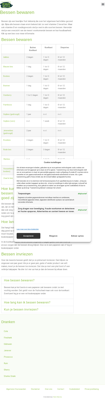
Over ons (48, 389)
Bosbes (6, 76)
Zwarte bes (8, 178)
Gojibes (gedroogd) (11, 114)
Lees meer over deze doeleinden (28, 229)
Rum (6, 363)
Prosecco (8, 357)
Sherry (7, 370)
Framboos (7, 105)
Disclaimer (35, 389)
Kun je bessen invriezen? (21, 309)
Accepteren (28, 236)
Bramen (6, 86)
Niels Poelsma (57, 397)
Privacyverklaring (92, 389)
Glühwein (8, 344)
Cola (6, 331)
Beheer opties (77, 236)
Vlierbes (6, 159)
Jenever (7, 350)
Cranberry (7, 95)
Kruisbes (7, 140)
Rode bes (7, 150)
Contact (60, 389)
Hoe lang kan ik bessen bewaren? (27, 302)
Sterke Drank (10, 376)
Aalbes (6, 57)
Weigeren (53, 236)
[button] (103, 4)
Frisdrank (8, 337)
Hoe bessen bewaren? (19, 280)
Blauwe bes (8, 67)
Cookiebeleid (74, 389)
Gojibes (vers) (9, 121)
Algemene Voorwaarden (16, 389)
